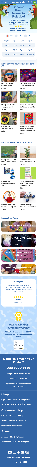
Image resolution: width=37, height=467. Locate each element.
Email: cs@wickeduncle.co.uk (11, 425)
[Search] (31, 2)
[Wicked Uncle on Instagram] (21, 462)
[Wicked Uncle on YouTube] (25, 462)
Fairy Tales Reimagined (21, 441)
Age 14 (22, 54)
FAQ (19, 416)
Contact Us (22, 420)
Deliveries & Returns (8, 416)
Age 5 (15, 45)
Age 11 (30, 50)
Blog (11, 437)
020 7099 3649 (18, 367)
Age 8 (7, 50)
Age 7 (30, 45)
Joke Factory (6, 441)
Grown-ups (30, 54)
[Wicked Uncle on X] (16, 462)
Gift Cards (5, 404)
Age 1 (14, 40)
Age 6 (22, 45)
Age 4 (7, 45)
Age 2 (22, 40)
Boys (3, 399)
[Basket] (34, 2)
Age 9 (15, 50)
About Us (4, 437)
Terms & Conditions (8, 420)
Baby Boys (7, 40)
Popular (15, 399)
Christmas (27, 404)
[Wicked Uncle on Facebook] (12, 462)
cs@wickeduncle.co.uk (18, 373)
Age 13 (15, 54)
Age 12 (7, 54)
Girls (9, 399)
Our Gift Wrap (16, 404)
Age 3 (30, 40)
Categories (24, 399)
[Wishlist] (28, 2)
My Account (20, 437)
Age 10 (22, 50)
